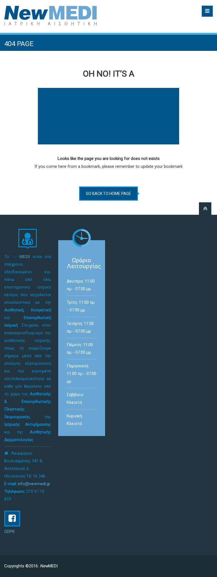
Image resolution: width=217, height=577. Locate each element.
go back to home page (108, 193)
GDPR (9, 531)
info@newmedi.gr (34, 483)
